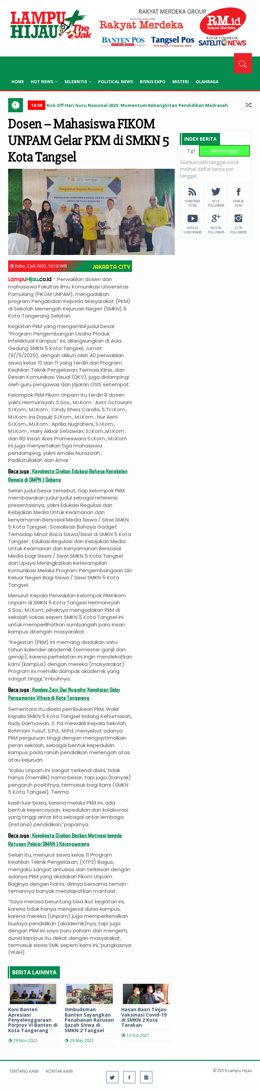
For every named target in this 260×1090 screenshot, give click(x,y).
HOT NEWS (42, 82)
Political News (115, 82)
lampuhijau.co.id (50, 25)
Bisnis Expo (153, 82)
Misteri (180, 82)
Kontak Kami (59, 1071)
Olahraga (207, 82)
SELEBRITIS (75, 82)
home (18, 82)
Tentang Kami (24, 1071)
